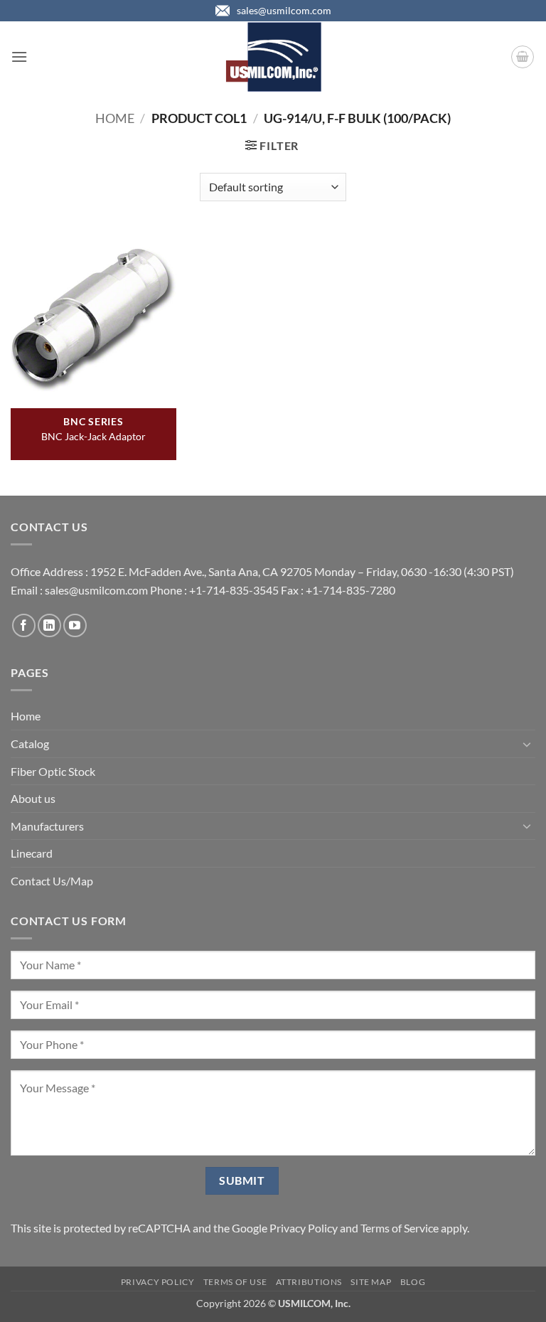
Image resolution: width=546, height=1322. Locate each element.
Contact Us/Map (52, 880)
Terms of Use (235, 1281)
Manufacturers (47, 826)
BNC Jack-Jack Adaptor (93, 436)
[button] (19, 56)
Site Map (370, 1281)
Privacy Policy (303, 1228)
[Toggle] (526, 743)
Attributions (309, 1281)
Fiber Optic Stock (53, 771)
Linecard (32, 853)
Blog (412, 1281)
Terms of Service (399, 1228)
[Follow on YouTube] (75, 625)
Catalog (30, 743)
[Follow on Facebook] (24, 625)
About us (33, 798)
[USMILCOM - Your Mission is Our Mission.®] (273, 56)
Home (114, 118)
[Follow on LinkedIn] (49, 625)
